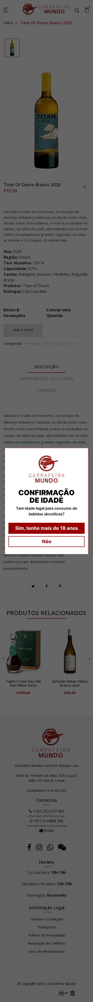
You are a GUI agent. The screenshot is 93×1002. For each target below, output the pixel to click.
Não (46, 541)
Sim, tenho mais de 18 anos (46, 528)
